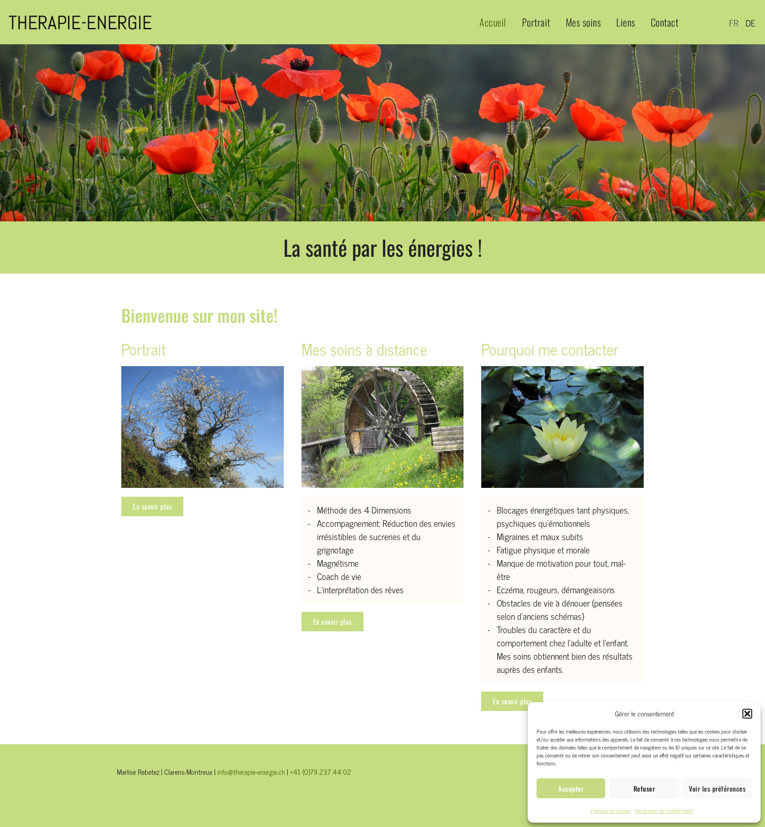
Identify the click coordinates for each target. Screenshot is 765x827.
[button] (747, 713)
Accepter (570, 788)
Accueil (492, 22)
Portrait (536, 22)
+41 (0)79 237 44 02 (320, 771)
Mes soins (583, 22)
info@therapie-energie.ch (251, 771)
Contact (665, 22)
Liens (625, 22)
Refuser (644, 788)
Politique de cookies (611, 810)
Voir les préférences (717, 788)
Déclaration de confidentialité (664, 810)
